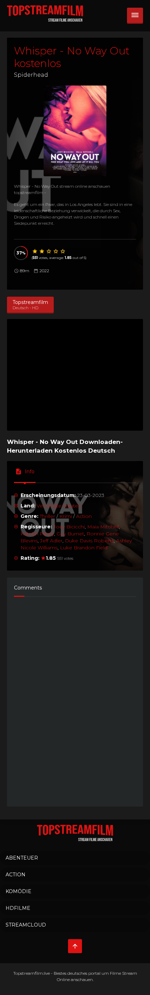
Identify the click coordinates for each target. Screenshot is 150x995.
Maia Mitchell (103, 527)
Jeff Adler (51, 540)
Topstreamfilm (28, 973)
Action (84, 516)
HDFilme (18, 908)
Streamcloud (26, 925)
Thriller (47, 516)
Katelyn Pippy (37, 533)
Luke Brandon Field (83, 547)
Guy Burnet (70, 533)
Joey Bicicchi (69, 527)
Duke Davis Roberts (89, 540)
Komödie (18, 891)
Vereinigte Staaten (59, 506)
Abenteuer (22, 858)
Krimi (65, 516)
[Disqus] (75, 698)
